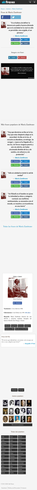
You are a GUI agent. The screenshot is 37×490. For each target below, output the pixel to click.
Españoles (14, 326)
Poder (3, 453)
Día (11, 450)
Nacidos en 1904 (9, 329)
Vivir (3, 456)
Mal (3, 463)
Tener (19, 446)
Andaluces (27, 326)
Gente (11, 446)
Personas (12, 456)
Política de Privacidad (14, 488)
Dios (3, 446)
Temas (21, 390)
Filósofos (7, 326)
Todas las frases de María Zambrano (17, 226)
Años (3, 466)
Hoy (11, 469)
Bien (11, 443)
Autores (8, 9)
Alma (11, 466)
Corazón (12, 460)
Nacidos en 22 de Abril (21, 329)
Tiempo (20, 443)
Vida (3, 437)
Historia (4, 469)
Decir (19, 456)
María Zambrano (17, 9)
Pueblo (12, 473)
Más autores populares (18, 425)
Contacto (23, 488)
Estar (19, 450)
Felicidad (20, 463)
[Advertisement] (18, 100)
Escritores (20, 326)
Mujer (11, 453)
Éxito (11, 437)
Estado (20, 469)
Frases (3, 9)
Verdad (3, 450)
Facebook (4, 488)
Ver (2, 460)
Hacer (19, 440)
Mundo (20, 437)
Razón (3, 473)
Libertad (20, 453)
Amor (11, 440)
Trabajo (20, 466)
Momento (21, 473)
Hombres (4, 443)
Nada (3, 440)
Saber (19, 460)
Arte (11, 463)
